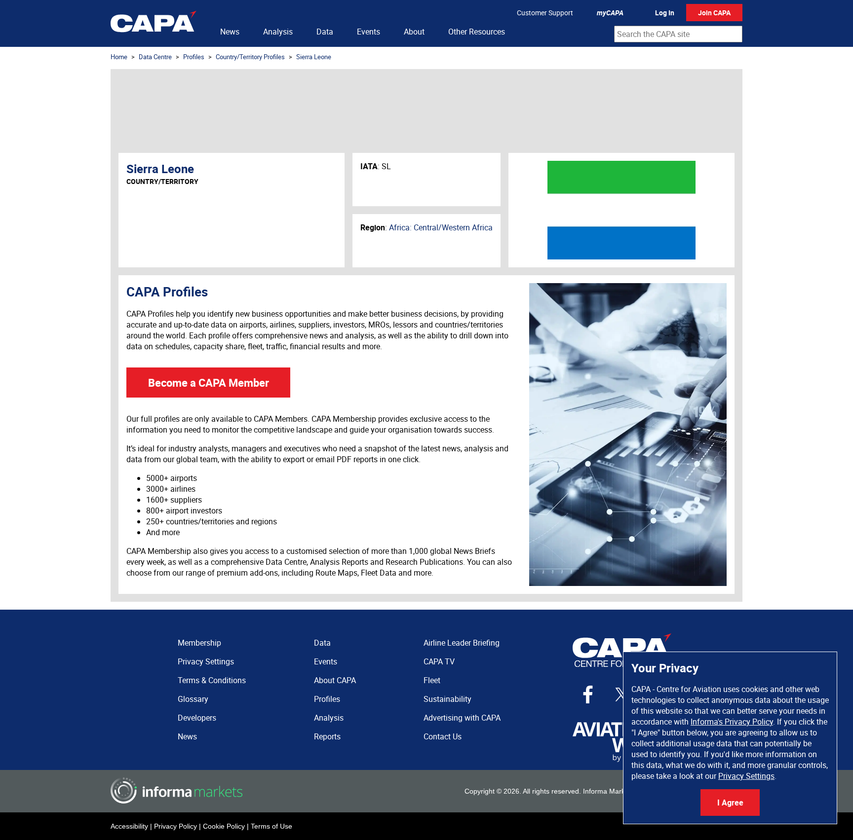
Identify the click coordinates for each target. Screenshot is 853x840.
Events (368, 31)
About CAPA (335, 680)
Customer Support (545, 12)
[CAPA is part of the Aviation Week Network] (622, 742)
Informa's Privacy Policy (732, 721)
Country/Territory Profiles (250, 56)
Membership (199, 642)
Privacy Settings (746, 775)
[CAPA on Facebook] (588, 694)
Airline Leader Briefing (462, 642)
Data (324, 31)
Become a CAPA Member (208, 382)
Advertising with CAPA (462, 717)
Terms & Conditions (212, 680)
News (229, 31)
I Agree (730, 802)
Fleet (432, 680)
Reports (327, 736)
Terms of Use (271, 826)
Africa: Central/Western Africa (441, 227)
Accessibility (129, 826)
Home (119, 56)
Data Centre (155, 56)
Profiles (193, 56)
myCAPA (610, 12)
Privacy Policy (175, 826)
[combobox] (678, 34)
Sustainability (447, 699)
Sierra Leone (313, 56)
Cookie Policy (224, 826)
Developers (197, 717)
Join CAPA (714, 12)
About (414, 31)
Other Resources (476, 31)
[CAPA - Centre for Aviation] (153, 23)
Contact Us (443, 736)
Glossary (193, 699)
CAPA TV (439, 661)
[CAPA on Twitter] (622, 694)
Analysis (278, 31)
